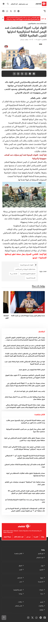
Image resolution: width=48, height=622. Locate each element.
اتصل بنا (36, 536)
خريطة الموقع (7, 536)
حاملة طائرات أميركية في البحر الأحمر (25, 269)
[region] (24, 56)
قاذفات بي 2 (13, 273)
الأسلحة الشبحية (30, 278)
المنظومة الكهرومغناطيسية (27, 273)
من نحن (28, 536)
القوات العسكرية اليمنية (26, 265)
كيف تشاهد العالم (23, 4)
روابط (42, 536)
